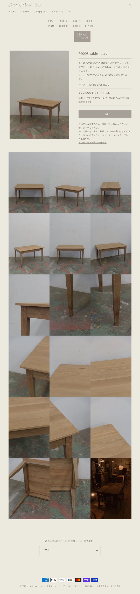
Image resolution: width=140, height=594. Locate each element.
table (63, 20)
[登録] (97, 550)
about (25, 11)
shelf (51, 25)
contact (57, 11)
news (12, 11)
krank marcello (35, 586)
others (89, 25)
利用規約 (89, 586)
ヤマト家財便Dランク (96, 97)
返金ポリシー (53, 586)
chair (76, 20)
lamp (89, 20)
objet (76, 25)
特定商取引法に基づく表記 (109, 586)
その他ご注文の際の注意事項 (93, 142)
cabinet (64, 25)
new (50, 20)
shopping (41, 11)
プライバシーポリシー (72, 586)
